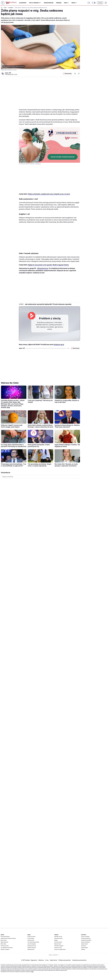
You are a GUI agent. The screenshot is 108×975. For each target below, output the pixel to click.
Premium (58, 2)
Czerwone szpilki (58, 942)
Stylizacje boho (31, 949)
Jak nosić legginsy (32, 944)
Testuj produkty (34, 2)
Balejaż (56, 940)
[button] (93, 3)
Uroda (73, 2)
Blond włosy (3, 944)
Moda (65, 2)
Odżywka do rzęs (58, 936)
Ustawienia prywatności (79, 960)
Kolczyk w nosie (58, 947)
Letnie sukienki (31, 940)
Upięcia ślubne (84, 944)
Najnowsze (22, 2)
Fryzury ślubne (31, 938)
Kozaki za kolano (31, 936)
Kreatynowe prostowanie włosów (8, 938)
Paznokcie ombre (5, 945)
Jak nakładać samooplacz (7, 947)
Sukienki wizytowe (32, 947)
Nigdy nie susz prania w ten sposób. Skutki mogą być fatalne (48, 265)
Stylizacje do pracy (32, 945)
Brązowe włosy (57, 944)
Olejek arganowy (4, 942)
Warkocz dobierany (85, 942)
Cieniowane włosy (58, 938)
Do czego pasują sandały (33, 942)
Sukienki (83, 949)
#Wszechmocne (48, 2)
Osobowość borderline (86, 940)
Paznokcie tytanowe (85, 938)
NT (10, 73)
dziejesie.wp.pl (59, 344)
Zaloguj (100, 2)
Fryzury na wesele (85, 936)
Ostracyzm (83, 945)
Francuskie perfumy (5, 936)
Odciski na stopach (5, 949)
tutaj (32, 971)
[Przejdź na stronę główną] (2, 4)
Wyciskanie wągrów (58, 945)
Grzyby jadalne (84, 947)
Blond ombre (3, 940)
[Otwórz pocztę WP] (88, 2)
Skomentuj (68, 73)
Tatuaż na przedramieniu (60, 949)
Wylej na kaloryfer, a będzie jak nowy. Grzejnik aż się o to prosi (49, 194)
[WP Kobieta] (12, 2)
